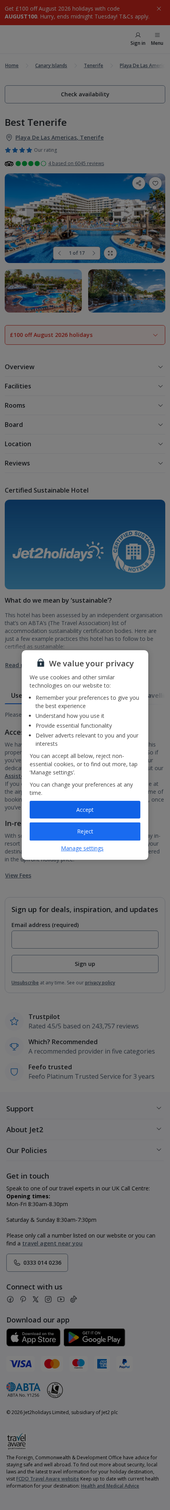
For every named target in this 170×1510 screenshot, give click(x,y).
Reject (85, 831)
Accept (85, 809)
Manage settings (82, 848)
